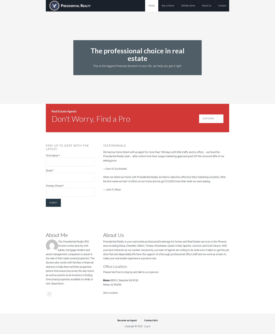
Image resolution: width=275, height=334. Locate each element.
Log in (147, 326)
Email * (50, 170)
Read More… (58, 283)
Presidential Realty (69, 5)
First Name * (53, 155)
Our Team (208, 118)
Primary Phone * (55, 185)
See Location (110, 292)
